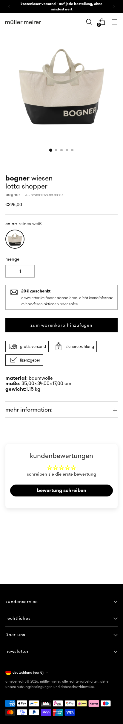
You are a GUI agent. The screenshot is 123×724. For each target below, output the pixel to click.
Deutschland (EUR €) (28, 672)
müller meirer (50, 681)
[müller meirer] (23, 22)
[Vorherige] (9, 6)
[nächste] (114, 6)
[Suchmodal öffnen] (89, 22)
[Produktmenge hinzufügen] (11, 271)
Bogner (12, 194)
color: (23, 223)
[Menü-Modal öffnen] (114, 22)
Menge (12, 259)
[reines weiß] (14, 239)
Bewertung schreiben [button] (61, 490)
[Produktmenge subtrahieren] (29, 271)
